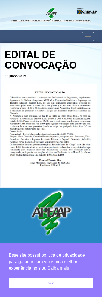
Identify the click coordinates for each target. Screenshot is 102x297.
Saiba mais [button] (58, 268)
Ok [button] (51, 283)
